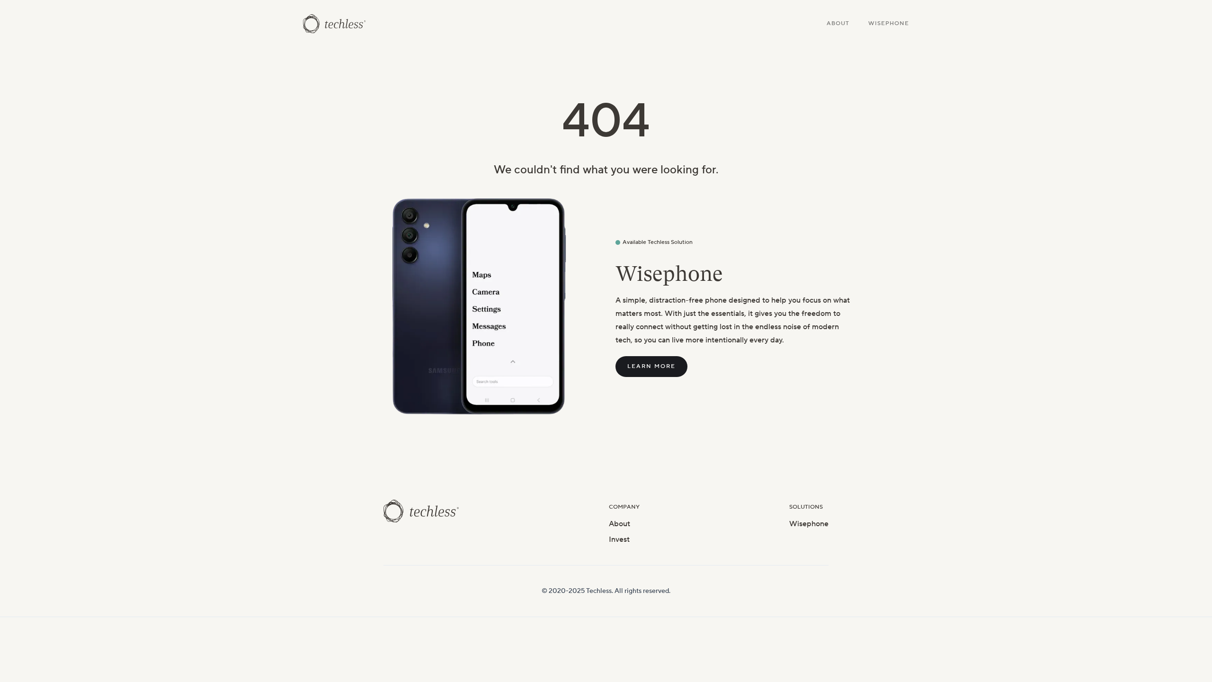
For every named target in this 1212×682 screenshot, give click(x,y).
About (838, 23)
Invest (619, 539)
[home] (334, 23)
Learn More (651, 366)
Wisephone (888, 23)
